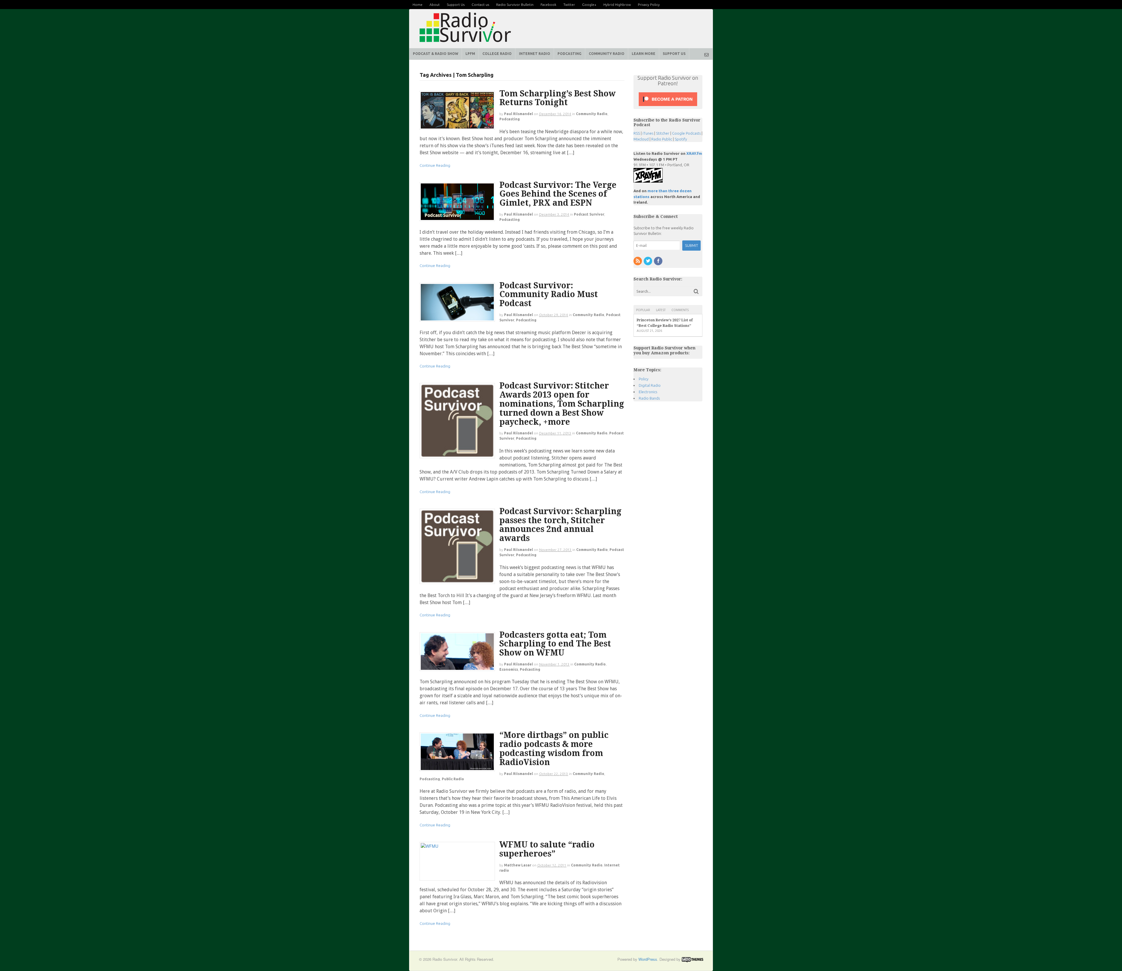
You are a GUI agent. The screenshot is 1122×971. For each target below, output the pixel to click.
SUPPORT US (674, 54)
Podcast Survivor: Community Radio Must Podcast (548, 294)
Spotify (681, 139)
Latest (661, 310)
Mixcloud (641, 139)
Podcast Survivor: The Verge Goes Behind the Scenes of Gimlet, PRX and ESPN (558, 194)
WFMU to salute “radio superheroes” (547, 849)
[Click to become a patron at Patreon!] (668, 106)
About (435, 4)
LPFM (470, 54)
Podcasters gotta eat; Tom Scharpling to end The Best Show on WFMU (555, 644)
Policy (643, 379)
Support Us (456, 4)
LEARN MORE (643, 54)
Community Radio (591, 114)
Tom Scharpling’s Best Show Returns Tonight (557, 98)
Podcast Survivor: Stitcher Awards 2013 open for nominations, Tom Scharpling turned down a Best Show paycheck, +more (561, 403)
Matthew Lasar (517, 865)
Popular (643, 310)
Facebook (548, 4)
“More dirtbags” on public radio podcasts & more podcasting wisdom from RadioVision (554, 748)
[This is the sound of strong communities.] (465, 44)
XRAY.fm (694, 153)
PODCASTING (569, 54)
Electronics (648, 392)
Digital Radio (650, 385)
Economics (508, 669)
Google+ (589, 4)
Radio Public (661, 139)
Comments (680, 310)
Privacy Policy (649, 4)
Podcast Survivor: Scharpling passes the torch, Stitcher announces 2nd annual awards (560, 525)
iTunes (648, 133)
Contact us (480, 4)
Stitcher (662, 133)
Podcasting (509, 119)
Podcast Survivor (589, 214)
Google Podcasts (686, 133)
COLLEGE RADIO (497, 54)
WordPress (647, 959)
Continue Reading (435, 165)
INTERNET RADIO (534, 54)
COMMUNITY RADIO (606, 54)
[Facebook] (658, 261)
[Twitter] (648, 261)
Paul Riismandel (518, 114)
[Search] (696, 291)
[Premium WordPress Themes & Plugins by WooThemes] (692, 959)
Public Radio (453, 779)
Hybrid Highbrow (617, 4)
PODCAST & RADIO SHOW (435, 54)
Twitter (569, 4)
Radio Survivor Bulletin (515, 4)
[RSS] (638, 261)
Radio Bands (649, 398)
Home (418, 4)
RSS (636, 133)
